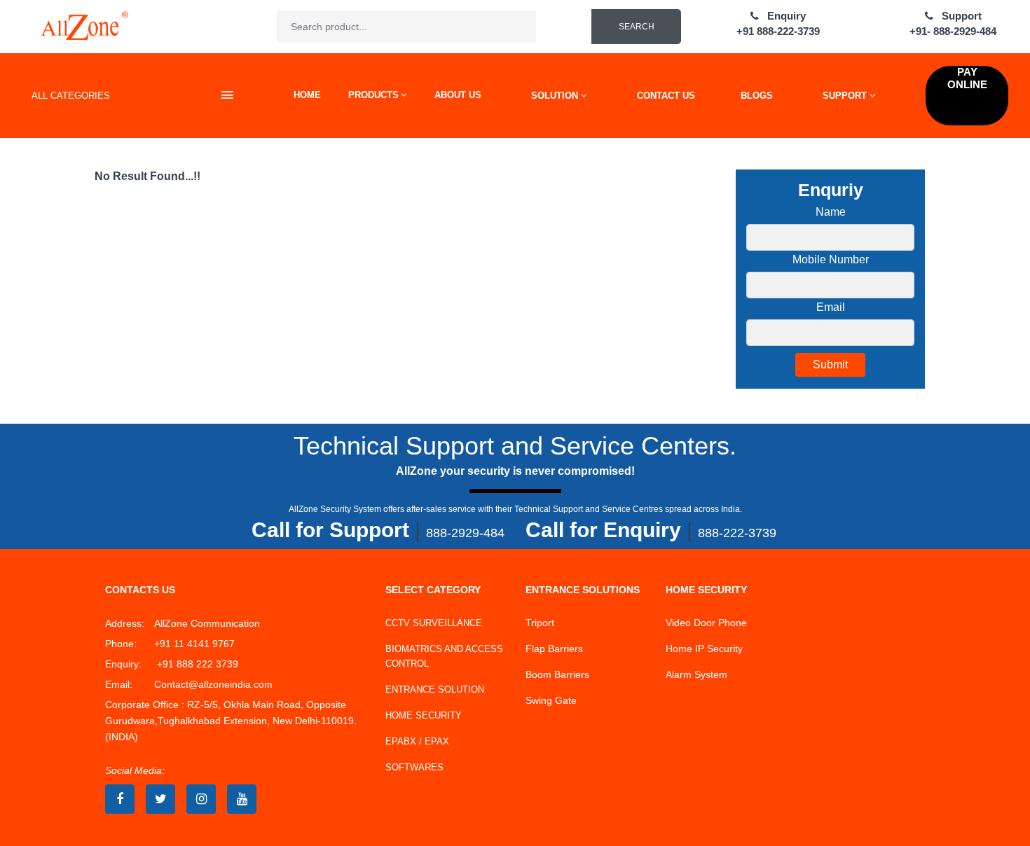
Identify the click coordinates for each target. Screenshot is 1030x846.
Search (636, 27)
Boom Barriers (557, 674)
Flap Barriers (554, 648)
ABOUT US (457, 95)
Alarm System (696, 674)
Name (831, 212)
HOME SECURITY (423, 715)
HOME (307, 95)
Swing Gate (551, 700)
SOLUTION (556, 95)
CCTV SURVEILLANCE (433, 623)
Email (830, 307)
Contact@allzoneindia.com (213, 684)
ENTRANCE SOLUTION (434, 689)
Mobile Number (830, 259)
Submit (830, 364)
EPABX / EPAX (417, 741)
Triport (540, 622)
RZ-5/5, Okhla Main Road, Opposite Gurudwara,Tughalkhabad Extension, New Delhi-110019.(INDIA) (231, 720)
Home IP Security (704, 648)
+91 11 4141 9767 (194, 643)
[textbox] (406, 27)
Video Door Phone (706, 622)
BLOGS (757, 95)
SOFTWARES (414, 767)
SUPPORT (846, 95)
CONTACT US (666, 95)
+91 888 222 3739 (196, 664)
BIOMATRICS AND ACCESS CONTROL (444, 656)
